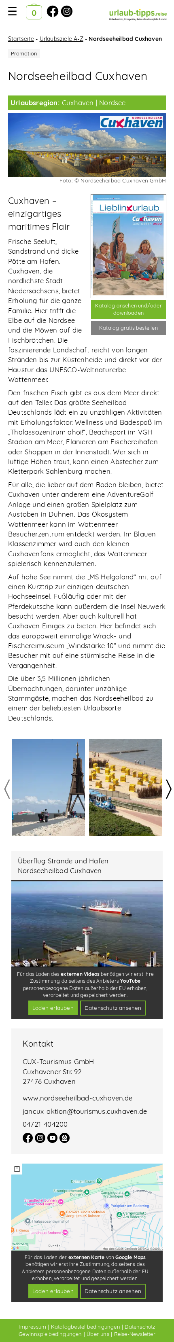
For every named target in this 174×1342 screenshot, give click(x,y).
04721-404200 (45, 1124)
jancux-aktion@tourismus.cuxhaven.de (85, 1111)
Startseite (21, 38)
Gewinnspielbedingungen (50, 1334)
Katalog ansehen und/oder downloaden (128, 309)
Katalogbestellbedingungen (85, 1326)
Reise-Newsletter (134, 1334)
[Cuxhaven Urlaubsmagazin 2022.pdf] (128, 246)
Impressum (32, 1326)
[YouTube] (52, 1140)
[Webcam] (64, 1140)
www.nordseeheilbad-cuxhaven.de (77, 1098)
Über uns (98, 1334)
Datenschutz (140, 1326)
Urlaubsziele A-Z (61, 38)
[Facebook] (28, 1140)
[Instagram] (40, 1140)
